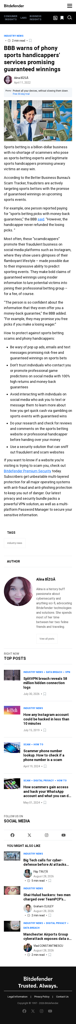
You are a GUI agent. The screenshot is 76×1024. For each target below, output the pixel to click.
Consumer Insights (10, 18)
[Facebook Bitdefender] (12, 835)
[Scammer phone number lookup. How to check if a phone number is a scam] (12, 755)
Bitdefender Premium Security (27, 471)
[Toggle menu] (69, 6)
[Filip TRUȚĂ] (27, 873)
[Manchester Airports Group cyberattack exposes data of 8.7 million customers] (12, 939)
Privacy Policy (41, 996)
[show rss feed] (55, 18)
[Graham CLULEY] (27, 908)
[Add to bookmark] (30, 40)
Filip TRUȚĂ (41, 871)
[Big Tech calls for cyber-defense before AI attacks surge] (12, 867)
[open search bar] (69, 17)
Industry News (13, 36)
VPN (67, 672)
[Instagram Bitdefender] (47, 835)
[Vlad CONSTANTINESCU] (27, 947)
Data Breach (54, 672)
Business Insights (35, 18)
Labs (23, 17)
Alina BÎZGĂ (21, 77)
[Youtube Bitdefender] (63, 835)
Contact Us (62, 996)
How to (38, 744)
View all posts (47, 638)
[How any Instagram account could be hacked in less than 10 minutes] (12, 719)
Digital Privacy (44, 780)
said (41, 219)
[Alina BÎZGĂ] (8, 80)
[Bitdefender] (14, 6)
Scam (26, 744)
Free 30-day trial (21, 94)
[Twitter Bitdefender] (29, 835)
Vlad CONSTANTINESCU (48, 945)
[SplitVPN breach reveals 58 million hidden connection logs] (12, 683)
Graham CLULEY (44, 906)
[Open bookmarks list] (62, 18)
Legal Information (17, 996)
